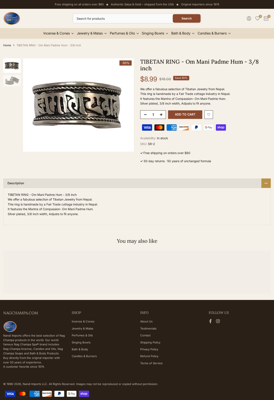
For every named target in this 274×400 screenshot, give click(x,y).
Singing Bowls (81, 342)
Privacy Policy (149, 349)
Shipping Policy (150, 342)
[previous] (31, 105)
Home (7, 45)
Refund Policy (149, 356)
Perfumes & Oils (82, 335)
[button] (208, 114)
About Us (146, 321)
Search (187, 18)
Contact (145, 335)
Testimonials (148, 328)
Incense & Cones (83, 321)
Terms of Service (151, 363)
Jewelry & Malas (82, 328)
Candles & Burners (84, 356)
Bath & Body (80, 349)
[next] (125, 105)
